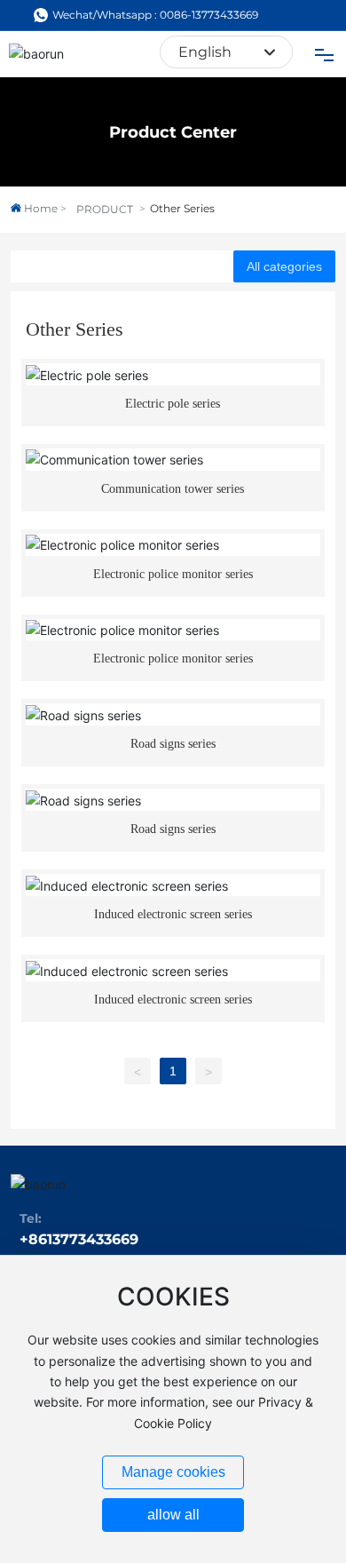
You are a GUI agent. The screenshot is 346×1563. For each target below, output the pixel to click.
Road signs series (173, 743)
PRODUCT (104, 209)
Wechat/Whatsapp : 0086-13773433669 (155, 14)
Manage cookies (173, 1472)
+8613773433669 (79, 1239)
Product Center (173, 132)
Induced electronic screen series (173, 914)
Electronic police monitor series (173, 574)
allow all (173, 1514)
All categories (284, 266)
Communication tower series (172, 489)
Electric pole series (172, 403)
